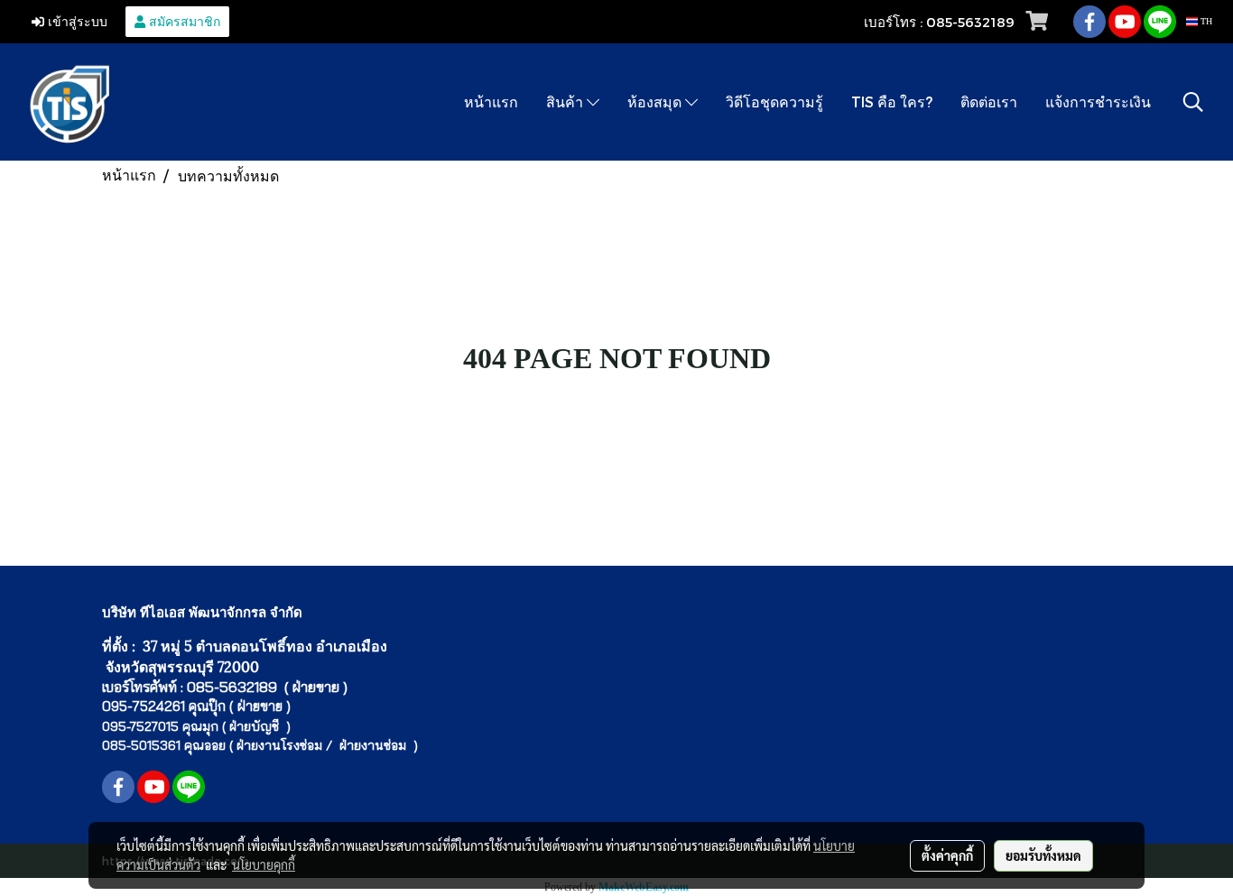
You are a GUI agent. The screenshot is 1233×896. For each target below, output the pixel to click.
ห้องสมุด (656, 101)
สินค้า (566, 101)
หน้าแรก (491, 101)
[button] (1193, 102)
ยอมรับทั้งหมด (1043, 855)
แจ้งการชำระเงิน (1098, 101)
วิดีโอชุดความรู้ (774, 101)
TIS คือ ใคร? (891, 101)
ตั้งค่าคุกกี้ (947, 855)
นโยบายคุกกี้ (263, 864)
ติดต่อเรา (988, 101)
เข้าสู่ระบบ (75, 21)
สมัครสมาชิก (182, 21)
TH (1205, 21)
